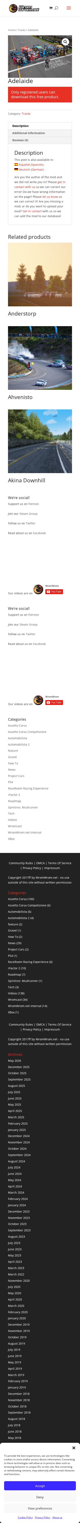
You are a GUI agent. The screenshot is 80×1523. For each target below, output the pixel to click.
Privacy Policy (42, 1517)
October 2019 (17, 1337)
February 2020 (18, 1312)
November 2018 (19, 1400)
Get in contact (32, 211)
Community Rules (21, 863)
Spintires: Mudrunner (23, 807)
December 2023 (19, 1211)
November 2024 (19, 1142)
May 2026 (14, 1061)
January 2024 (17, 1205)
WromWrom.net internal (24, 832)
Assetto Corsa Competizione (27, 732)
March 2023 (16, 1268)
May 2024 (14, 1180)
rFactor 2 (14, 795)
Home (12, 30)
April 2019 (15, 1369)
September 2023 (19, 1230)
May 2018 (14, 1438)
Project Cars (16, 776)
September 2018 (19, 1412)
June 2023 (15, 1249)
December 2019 (19, 1324)
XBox (11, 839)
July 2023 (14, 1243)
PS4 (10, 782)
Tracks (22, 30)
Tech (11, 813)
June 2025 (15, 1098)
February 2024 (18, 1199)
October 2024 (17, 1149)
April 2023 (15, 1262)
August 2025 (16, 1086)
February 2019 (18, 1381)
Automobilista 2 (19, 744)
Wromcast (15, 826)
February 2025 (18, 1123)
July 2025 (14, 1092)
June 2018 (15, 1431)
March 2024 (16, 1192)
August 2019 (16, 1343)
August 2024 (16, 1161)
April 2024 (15, 1186)
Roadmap (14, 801)
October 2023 (17, 1224)
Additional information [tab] (28, 133)
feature (13, 751)
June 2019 (15, 1356)
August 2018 (16, 1419)
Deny (40, 1497)
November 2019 (19, 1331)
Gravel (12, 757)
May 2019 (14, 1362)
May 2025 (14, 1104)
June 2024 (15, 1174)
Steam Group (28, 514)
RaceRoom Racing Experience (28, 788)
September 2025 (19, 1079)
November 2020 (19, 1281)
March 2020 (16, 1306)
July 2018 (14, 1425)
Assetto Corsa (17, 725)
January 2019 (17, 1387)
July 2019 (14, 1350)
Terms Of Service (59, 863)
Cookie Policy (25, 1517)
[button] (74, 1448)
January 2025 (17, 1130)
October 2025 (17, 1073)
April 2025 (15, 1111)
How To (13, 763)
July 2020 (14, 1287)
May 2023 (14, 1255)
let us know (50, 197)
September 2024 (19, 1155)
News (12, 770)
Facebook (39, 533)
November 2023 (19, 1218)
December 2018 (19, 1394)
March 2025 (16, 1117)
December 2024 (19, 1136)
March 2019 (16, 1375)
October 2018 (17, 1406)
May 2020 (14, 1293)
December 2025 (19, 1067)
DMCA (40, 863)
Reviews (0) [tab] (20, 140)
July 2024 (14, 1167)
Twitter (30, 523)
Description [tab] (20, 126)
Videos (12, 820)
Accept (40, 1486)
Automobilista (17, 738)
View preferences (40, 1508)
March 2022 (16, 1274)
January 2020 (17, 1318)
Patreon (33, 504)
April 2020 (15, 1299)
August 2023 (16, 1236)
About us (57, 1517)
